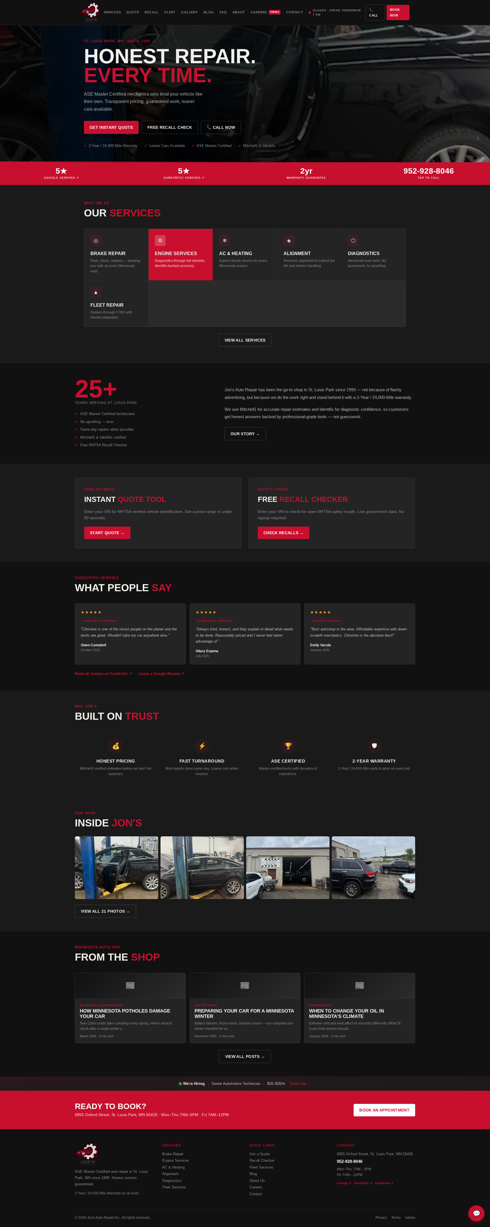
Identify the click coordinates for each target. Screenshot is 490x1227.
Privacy (381, 1218)
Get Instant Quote (111, 127)
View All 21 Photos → (105, 911)
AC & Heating (173, 1167)
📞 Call (373, 12)
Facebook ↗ (384, 1183)
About (239, 12)
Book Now (395, 12)
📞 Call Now (221, 127)
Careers (265, 12)
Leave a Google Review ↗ (161, 674)
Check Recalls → (283, 533)
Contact (294, 12)
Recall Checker (262, 1160)
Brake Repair (172, 1154)
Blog (209, 12)
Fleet (170, 12)
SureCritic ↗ (363, 1183)
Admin (410, 1218)
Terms (396, 1218)
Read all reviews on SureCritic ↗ (103, 674)
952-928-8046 (349, 1161)
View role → (300, 1083)
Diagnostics (171, 1180)
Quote (132, 12)
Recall (152, 12)
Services (112, 12)
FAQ (223, 12)
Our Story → (245, 434)
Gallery (189, 12)
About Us (257, 1180)
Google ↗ (344, 1183)
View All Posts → (245, 1056)
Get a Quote (260, 1154)
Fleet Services (174, 1187)
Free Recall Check (169, 127)
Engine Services (175, 1160)
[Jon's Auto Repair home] (91, 12)
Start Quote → (107, 533)
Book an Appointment (384, 1110)
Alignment (170, 1174)
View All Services (245, 340)
